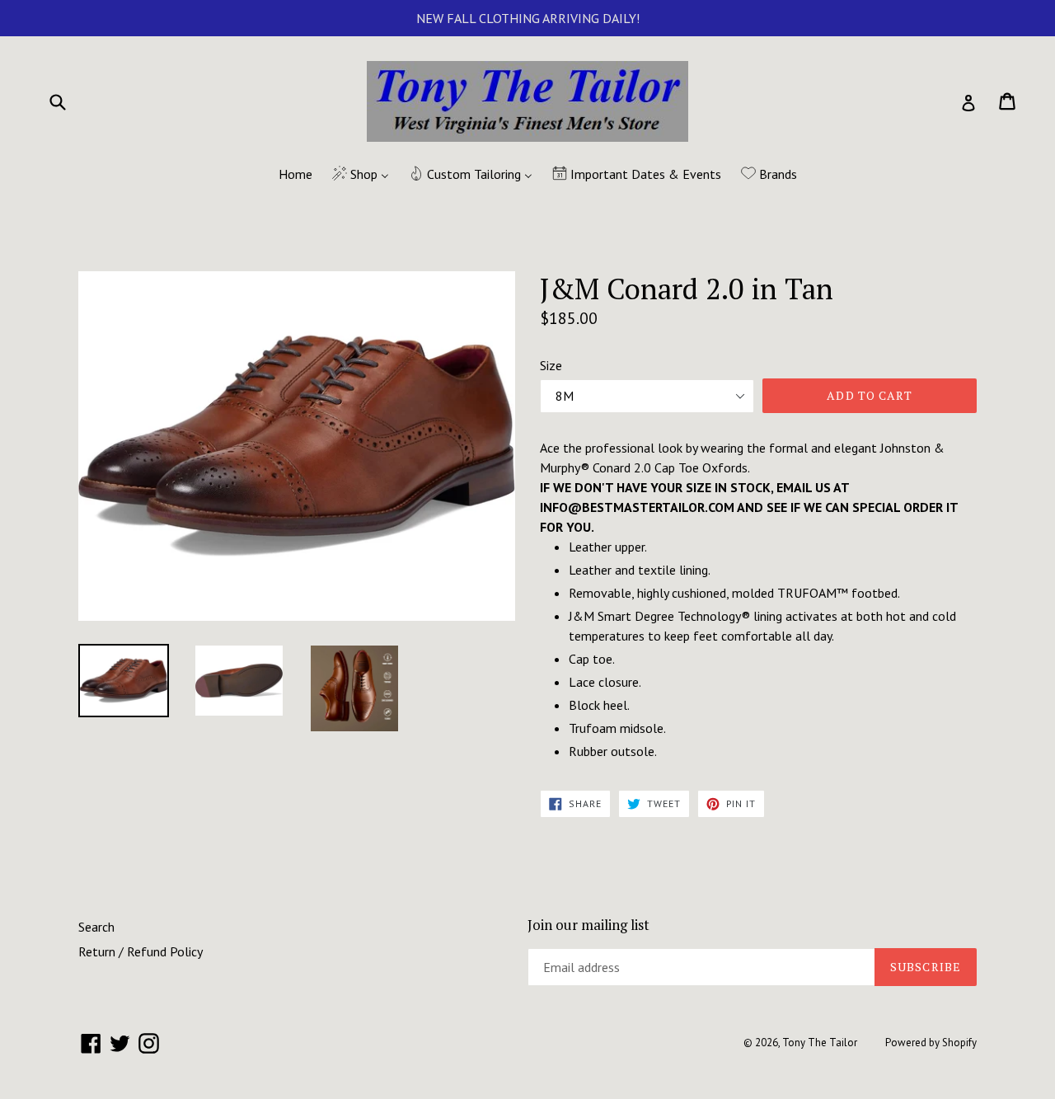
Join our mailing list (588, 925)
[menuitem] (285, 174)
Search (96, 926)
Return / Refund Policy (140, 951)
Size (551, 365)
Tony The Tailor (819, 1043)
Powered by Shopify (931, 1043)
